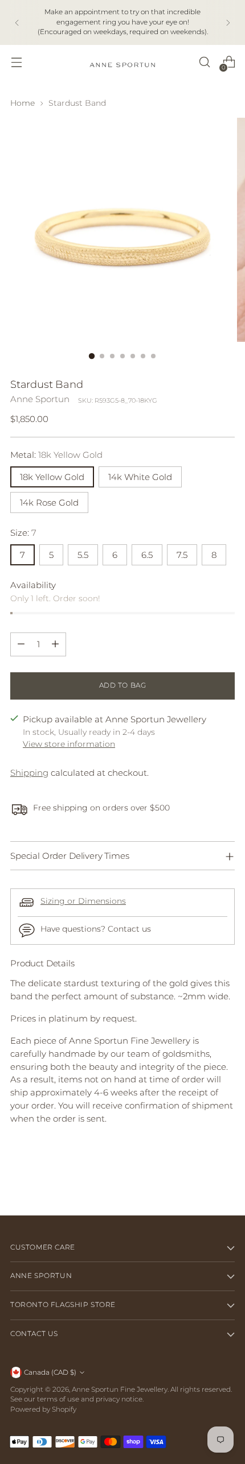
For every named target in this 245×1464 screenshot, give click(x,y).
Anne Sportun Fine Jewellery (120, 1389)
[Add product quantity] (55, 644)
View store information (69, 743)
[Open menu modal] (16, 62)
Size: (23, 532)
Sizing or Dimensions (83, 900)
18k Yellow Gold (52, 477)
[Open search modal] (204, 62)
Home (22, 102)
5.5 (82, 554)
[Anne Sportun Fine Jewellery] (122, 62)
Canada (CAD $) (50, 1372)
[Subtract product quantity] (21, 644)
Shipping (29, 772)
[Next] (227, 22)
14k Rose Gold (49, 502)
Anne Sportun (40, 399)
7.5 (182, 554)
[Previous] (17, 22)
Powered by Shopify (43, 1409)
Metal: (56, 454)
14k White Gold (140, 477)
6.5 (147, 554)
